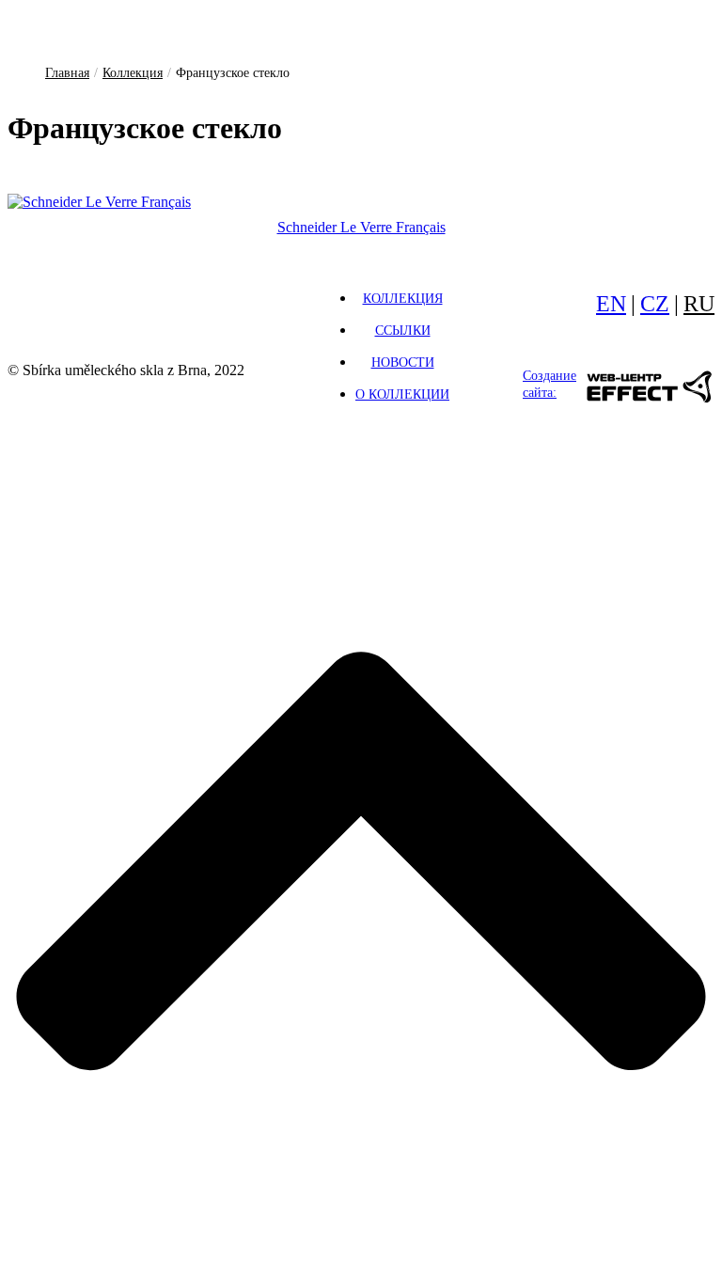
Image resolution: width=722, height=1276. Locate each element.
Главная (67, 73)
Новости (402, 362)
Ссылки (403, 330)
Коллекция (132, 73)
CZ (654, 303)
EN (611, 303)
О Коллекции (402, 394)
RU (698, 303)
